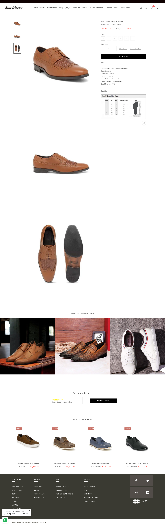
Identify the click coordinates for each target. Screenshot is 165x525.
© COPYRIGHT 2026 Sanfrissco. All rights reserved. (29, 522)
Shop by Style (64, 8)
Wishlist (88, 494)
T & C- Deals (60, 498)
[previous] (7, 444)
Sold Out (123, 56)
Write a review (103, 401)
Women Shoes (112, 8)
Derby (14, 501)
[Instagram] (136, 492)
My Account (89, 486)
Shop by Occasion (80, 8)
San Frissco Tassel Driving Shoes (64, 463)
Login (86, 490)
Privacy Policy (62, 486)
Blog (36, 490)
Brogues (15, 498)
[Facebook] (106, 61)
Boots (14, 494)
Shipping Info (61, 490)
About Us (38, 486)
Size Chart (123, 49)
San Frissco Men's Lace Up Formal (137, 463)
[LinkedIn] (147, 492)
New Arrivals (39, 8)
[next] (158, 444)
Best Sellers (52, 8)
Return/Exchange (92, 498)
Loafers (15, 505)
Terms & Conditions (64, 494)
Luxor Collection (96, 8)
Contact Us (39, 498)
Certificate (39, 494)
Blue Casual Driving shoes (100, 463)
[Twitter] (109, 61)
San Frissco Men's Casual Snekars (28, 463)
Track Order (125, 8)
